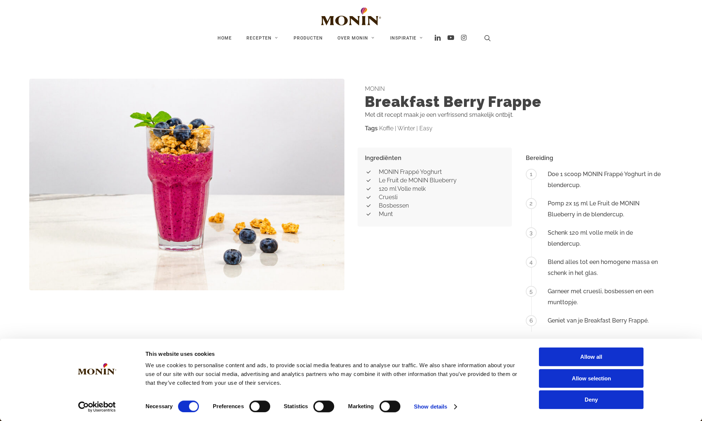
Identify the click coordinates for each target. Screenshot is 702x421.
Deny (591, 399)
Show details (430, 406)
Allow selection (591, 378)
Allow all (591, 357)
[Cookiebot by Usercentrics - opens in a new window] (97, 406)
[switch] (259, 406)
